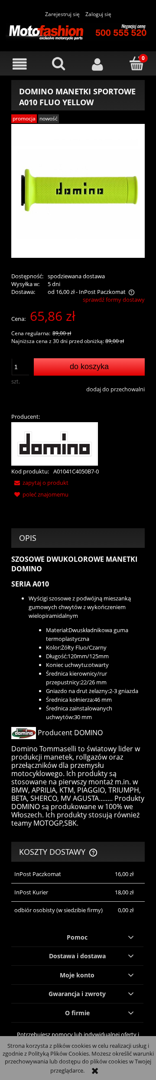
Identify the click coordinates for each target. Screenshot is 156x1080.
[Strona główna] (78, 31)
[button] (19, 64)
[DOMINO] (54, 443)
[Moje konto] (97, 64)
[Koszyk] (136, 63)
